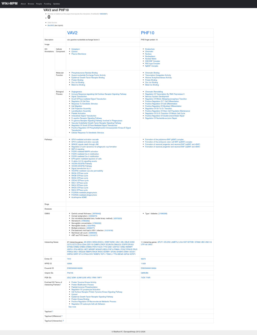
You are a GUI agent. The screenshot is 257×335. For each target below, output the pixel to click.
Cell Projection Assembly (81, 108)
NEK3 (105, 249)
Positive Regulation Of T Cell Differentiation (162, 101)
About (23, 3)
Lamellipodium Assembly (81, 111)
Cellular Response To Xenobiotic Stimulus (87, 132)
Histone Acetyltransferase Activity (158, 77)
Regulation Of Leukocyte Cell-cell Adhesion (88, 304)
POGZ (123, 249)
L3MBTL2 (174, 242)
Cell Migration (76, 106)
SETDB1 (190, 242)
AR (85, 242)
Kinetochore (149, 49)
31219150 (108, 230)
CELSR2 (167, 242)
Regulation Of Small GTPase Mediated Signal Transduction (94, 125)
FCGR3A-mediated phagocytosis (84, 192)
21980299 (163, 213)
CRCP (102, 244)
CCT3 (74, 244)
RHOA (94, 251)
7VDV (143, 277)
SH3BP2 (120, 251)
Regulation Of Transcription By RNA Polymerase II (164, 94)
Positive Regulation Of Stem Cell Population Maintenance (167, 111)
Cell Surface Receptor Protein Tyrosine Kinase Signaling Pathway (96, 292)
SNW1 (126, 251)
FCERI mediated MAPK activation (84, 151)
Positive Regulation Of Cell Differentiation (161, 103)
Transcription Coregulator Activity (158, 75)
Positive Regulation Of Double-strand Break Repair (164, 115)
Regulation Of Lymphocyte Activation (85, 289)
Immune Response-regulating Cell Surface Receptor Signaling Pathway (98, 94)
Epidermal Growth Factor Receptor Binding (88, 77)
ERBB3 (83, 247)
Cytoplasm (75, 49)
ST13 (81, 254)
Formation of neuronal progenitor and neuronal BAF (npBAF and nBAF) (172, 144)
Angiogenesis (76, 91)
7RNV (94, 277)
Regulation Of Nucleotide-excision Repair (161, 118)
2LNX (84, 277)
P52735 (70, 273)
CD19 (79, 244)
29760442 (96, 213)
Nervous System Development (157, 96)
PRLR (135, 249)
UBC (203, 242)
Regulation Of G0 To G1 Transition (158, 108)
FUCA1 (100, 247)
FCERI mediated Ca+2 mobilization (85, 154)
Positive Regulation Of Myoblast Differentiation (163, 106)
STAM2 (198, 242)
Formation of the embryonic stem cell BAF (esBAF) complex (168, 142)
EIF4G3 (131, 244)
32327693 (91, 225)
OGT (185, 242)
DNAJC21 (118, 244)
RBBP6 (89, 251)
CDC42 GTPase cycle (79, 180)
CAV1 (118, 242)
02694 (69, 263)
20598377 (90, 228)
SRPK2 (70, 254)
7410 (69, 258)
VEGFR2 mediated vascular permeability (87, 170)
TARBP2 (96, 254)
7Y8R (148, 277)
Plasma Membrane (78, 54)
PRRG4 (70, 251)
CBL (122, 242)
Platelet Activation (78, 113)
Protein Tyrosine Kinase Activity (83, 282)
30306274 (93, 216)
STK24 (86, 254)
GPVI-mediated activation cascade (85, 139)
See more (72, 306)
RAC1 (76, 251)
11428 (143, 263)
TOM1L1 (109, 254)
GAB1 (109, 247)
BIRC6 (95, 242)
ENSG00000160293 (74, 268)
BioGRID (51, 25)
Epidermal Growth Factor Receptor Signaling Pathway (92, 296)
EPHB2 (70, 247)
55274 (143, 258)
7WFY (99, 277)
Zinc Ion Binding (77, 82)
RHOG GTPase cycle (79, 187)
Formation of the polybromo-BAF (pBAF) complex (164, 139)
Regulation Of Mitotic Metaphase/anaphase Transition (166, 99)
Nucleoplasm (150, 56)
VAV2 (72, 32)
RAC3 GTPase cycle (79, 190)
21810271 (93, 235)
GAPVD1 (116, 247)
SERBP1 (106, 251)
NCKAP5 (99, 249)
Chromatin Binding (152, 72)
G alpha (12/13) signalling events (84, 161)
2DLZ (69, 277)
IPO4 (75, 249)
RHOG (100, 251)
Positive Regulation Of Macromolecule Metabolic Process (93, 301)
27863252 (85, 220)
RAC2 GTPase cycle (79, 185)
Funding (47, 3)
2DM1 (74, 277)
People (39, 3)
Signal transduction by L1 (81, 168)
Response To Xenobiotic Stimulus (84, 103)
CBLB (126, 242)
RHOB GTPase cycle (79, 175)
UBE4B (120, 254)
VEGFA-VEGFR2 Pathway (81, 163)
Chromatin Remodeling (154, 91)
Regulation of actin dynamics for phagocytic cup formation (94, 146)
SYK (91, 254)
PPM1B (129, 249)
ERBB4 (89, 247)
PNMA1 (117, 249)
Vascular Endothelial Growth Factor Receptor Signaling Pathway (96, 123)
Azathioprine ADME (79, 197)
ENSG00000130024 (148, 268)
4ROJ (89, 277)
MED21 (81, 249)
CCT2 (69, 244)
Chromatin (149, 51)
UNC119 (208, 242)
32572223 (117, 218)
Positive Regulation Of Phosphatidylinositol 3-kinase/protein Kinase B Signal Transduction (101, 128)
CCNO (132, 242)
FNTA (94, 247)
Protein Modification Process (82, 284)
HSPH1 (70, 249)
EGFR (124, 244)
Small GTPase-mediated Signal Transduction (88, 99)
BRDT (107, 242)
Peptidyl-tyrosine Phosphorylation (84, 287)
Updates (56, 3)
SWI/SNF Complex (152, 61)
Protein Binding (77, 80)
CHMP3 (97, 244)
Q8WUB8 (144, 273)
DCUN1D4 (110, 244)
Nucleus (148, 54)
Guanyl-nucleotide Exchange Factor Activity (88, 75)
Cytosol (74, 51)
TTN (115, 254)
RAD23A (82, 251)
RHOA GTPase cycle (79, 173)
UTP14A (144, 244)
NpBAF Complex (151, 66)
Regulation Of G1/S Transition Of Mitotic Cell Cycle (165, 113)
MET (86, 249)
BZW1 (112, 242)
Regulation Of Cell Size (80, 101)
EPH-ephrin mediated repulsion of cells (86, 158)
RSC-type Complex (152, 63)
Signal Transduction (79, 96)
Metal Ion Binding (78, 84)
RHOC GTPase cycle (79, 178)
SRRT (75, 254)
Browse (31, 3)
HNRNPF (129, 247)
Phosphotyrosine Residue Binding (84, 72)
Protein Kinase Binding (80, 299)
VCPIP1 (133, 254)
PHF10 (147, 32)
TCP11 (103, 254)
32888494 (92, 232)
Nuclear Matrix (150, 58)
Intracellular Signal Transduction (83, 115)
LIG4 (181, 242)
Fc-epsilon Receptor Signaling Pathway (86, 118)
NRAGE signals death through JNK (85, 144)
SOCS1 (132, 251)
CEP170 (90, 244)
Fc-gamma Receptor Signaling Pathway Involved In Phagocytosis (96, 120)
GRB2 (122, 247)
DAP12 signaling (77, 149)
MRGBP (92, 249)
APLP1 (160, 242)
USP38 (126, 254)
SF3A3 (113, 251)
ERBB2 (76, 247)
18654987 (103, 14)
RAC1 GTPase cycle (79, 182)
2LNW (79, 277)
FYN (105, 247)
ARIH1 (89, 242)
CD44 (84, 244)
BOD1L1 (101, 242)
